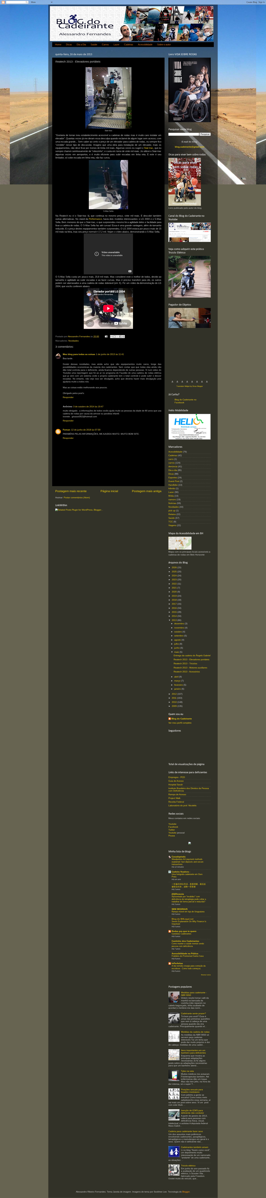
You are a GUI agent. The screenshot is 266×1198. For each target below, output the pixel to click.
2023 (174, 579)
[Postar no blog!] (114, 336)
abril (176, 677)
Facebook (173, 827)
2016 (174, 608)
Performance (95, 219)
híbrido (171, 488)
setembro (179, 636)
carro (170, 459)
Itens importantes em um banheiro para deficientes (193, 1051)
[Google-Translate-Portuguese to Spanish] (206, 383)
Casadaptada (178, 857)
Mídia (171, 496)
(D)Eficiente (178, 894)
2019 (174, 596)
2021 (174, 588)
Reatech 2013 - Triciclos (185, 663)
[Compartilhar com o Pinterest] (123, 336)
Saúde (94, 44)
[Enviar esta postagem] (106, 336)
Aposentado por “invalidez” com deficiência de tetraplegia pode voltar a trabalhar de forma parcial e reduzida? (189, 899)
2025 (174, 571)
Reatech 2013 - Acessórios (187, 672)
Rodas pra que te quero (184, 931)
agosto (177, 640)
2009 (174, 706)
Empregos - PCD (176, 777)
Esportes (172, 477)
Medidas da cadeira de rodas (195, 1032)
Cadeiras (128, 44)
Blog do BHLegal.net (182, 919)
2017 (174, 604)
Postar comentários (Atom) (77, 497)
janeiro (177, 689)
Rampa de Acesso (177, 794)
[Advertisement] (191, 353)
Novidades (73, 341)
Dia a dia (172, 470)
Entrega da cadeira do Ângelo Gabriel (192, 655)
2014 (174, 616)
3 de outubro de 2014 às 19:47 (88, 406)
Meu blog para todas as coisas (79, 354)
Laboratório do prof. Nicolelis (182, 805)
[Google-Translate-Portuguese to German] (182, 383)
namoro (172, 499)
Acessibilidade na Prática (185, 953)
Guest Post (173, 481)
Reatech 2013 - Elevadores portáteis (191, 659)
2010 (174, 702)
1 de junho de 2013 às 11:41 (110, 354)
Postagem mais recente (71, 491)
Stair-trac (148, 148)
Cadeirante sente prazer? (193, 1013)
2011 (174, 698)
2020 (174, 592)
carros (171, 463)
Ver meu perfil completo (179, 723)
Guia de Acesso (176, 781)
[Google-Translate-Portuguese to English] (197, 383)
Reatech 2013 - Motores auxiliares (190, 668)
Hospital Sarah (175, 785)
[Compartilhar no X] (117, 336)
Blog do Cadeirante (181, 719)
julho (176, 644)
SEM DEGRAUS (179, 909)
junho (177, 648)
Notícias (172, 503)
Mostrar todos (206, 975)
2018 (174, 600)
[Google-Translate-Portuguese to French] (177, 383)
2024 (174, 575)
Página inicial (109, 491)
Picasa (171, 836)
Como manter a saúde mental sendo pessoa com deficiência (188, 944)
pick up (171, 510)
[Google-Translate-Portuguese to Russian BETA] (202, 383)
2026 (174, 567)
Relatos (172, 514)
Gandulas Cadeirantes (181, 934)
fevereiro (178, 685)
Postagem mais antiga (146, 491)
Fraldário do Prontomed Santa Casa (188, 956)
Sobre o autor (164, 44)
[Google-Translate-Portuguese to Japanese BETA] (192, 383)
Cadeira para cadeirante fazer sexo (185, 1131)
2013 (174, 620)
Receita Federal (176, 802)
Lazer (116, 44)
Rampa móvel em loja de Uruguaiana (188, 911)
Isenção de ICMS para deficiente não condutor (192, 1111)
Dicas (69, 44)
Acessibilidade (145, 44)
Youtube (172, 824)
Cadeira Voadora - (181, 872)
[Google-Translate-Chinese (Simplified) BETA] (172, 383)
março (177, 681)
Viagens (172, 525)
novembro (179, 628)
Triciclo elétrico (188, 1165)
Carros (105, 44)
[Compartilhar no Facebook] (120, 336)
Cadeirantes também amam (194, 1147)
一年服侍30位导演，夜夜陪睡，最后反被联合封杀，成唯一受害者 (189, 885)
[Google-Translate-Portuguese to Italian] (187, 383)
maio (177, 652)
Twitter (171, 830)
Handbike (173, 485)
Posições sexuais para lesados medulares (192, 1090)
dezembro (179, 623)
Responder (68, 397)
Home (58, 44)
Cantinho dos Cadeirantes (185, 941)
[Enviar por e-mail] (111, 336)
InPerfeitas (177, 963)
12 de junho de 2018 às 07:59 (85, 430)
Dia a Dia (81, 44)
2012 (174, 694)
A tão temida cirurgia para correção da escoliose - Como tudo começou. (189, 967)
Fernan (66, 430)
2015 (174, 612)
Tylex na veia (187, 1071)
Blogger (186, 1192)
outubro (178, 632)
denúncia (172, 466)
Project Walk (174, 798)
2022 (174, 584)
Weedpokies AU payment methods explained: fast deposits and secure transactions (187, 861)
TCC (170, 522)
